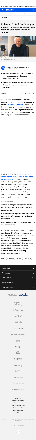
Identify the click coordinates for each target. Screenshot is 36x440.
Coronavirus (28, 258)
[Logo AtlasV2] (18, 377)
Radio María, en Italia (15, 105)
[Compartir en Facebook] (33, 93)
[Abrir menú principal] (33, 10)
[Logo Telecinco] (18, 310)
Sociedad (22, 14)
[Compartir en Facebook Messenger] (29, 93)
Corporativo (6, 278)
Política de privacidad (18, 403)
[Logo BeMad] (18, 353)
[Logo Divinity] (18, 322)
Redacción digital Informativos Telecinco (17, 67)
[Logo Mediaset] (18, 296)
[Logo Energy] (18, 347)
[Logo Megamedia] (19, 425)
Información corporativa (18, 400)
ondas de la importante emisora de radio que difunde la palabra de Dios (17, 176)
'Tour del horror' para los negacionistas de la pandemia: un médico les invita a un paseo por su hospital (17, 207)
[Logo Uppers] (18, 359)
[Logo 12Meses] (18, 371)
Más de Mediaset (8, 287)
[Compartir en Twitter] (25, 93)
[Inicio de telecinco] (2, 10)
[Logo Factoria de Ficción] (18, 334)
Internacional (30, 14)
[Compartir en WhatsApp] (21, 93)
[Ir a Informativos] (10, 10)
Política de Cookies (18, 407)
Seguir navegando (8, 282)
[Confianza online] (18, 433)
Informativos (10, 258)
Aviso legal (18, 398)
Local (16, 14)
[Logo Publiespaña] (18, 383)
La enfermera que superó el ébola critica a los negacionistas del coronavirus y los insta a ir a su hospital (17, 216)
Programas (6, 273)
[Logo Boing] (18, 340)
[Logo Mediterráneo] (18, 389)
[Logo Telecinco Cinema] (18, 365)
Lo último (4, 14)
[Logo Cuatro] (18, 316)
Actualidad (6, 268)
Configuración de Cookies (18, 405)
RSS (18, 412)
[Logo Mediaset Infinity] (18, 304)
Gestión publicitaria (18, 410)
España (11, 14)
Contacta (18, 415)
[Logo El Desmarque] (18, 328)
